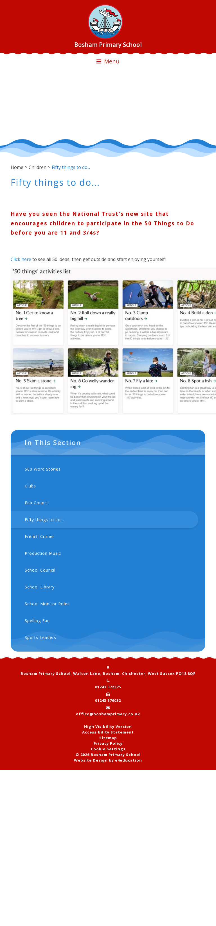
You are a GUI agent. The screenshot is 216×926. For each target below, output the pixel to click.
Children (37, 167)
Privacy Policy (108, 743)
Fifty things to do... (71, 167)
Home (17, 167)
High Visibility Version (108, 726)
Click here (21, 259)
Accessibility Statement (108, 732)
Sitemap (108, 737)
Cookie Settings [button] (108, 748)
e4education (128, 760)
